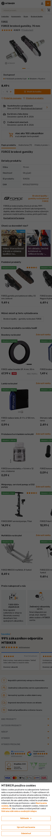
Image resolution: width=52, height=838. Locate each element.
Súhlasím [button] (26, 818)
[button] (6, 808)
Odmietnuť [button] (26, 833)
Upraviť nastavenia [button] (26, 827)
